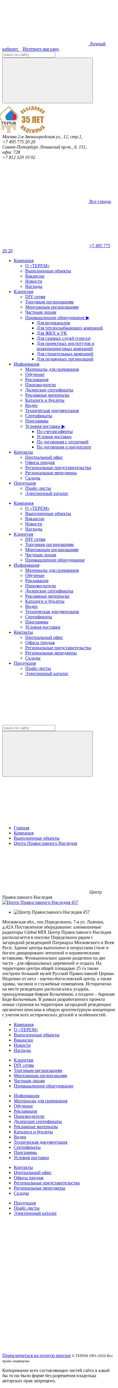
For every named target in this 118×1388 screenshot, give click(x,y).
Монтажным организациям (51, 307)
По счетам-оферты (55, 431)
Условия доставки (54, 436)
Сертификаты (38, 415)
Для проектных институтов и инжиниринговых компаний (65, 346)
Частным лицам (40, 312)
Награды (33, 286)
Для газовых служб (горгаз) (64, 338)
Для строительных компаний (65, 353)
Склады (32, 477)
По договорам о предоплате (64, 447)
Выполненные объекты (48, 270)
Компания (24, 260)
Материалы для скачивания (52, 369)
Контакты (23, 452)
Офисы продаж (40, 462)
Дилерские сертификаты (49, 389)
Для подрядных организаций (65, 358)
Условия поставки (42, 627)
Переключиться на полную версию (36, 1355)
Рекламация (36, 379)
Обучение (34, 374)
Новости (33, 281)
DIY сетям (35, 296)
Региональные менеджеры (51, 472)
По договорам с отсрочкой (62, 441)
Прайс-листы (38, 488)
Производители (40, 384)
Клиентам (23, 291)
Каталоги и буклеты (44, 400)
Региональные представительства (58, 467)
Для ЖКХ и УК (52, 333)
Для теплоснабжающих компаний (70, 327)
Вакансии (34, 276)
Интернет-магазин (41, 48)
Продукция (25, 483)
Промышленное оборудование (55, 559)
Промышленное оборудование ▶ (57, 317)
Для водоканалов (53, 322)
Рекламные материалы (47, 395)
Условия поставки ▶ (45, 426)
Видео (31, 405)
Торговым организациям (49, 301)
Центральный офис (44, 457)
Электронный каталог (46, 493)
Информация (26, 364)
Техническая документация (52, 410)
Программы (36, 420)
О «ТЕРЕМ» (37, 265)
